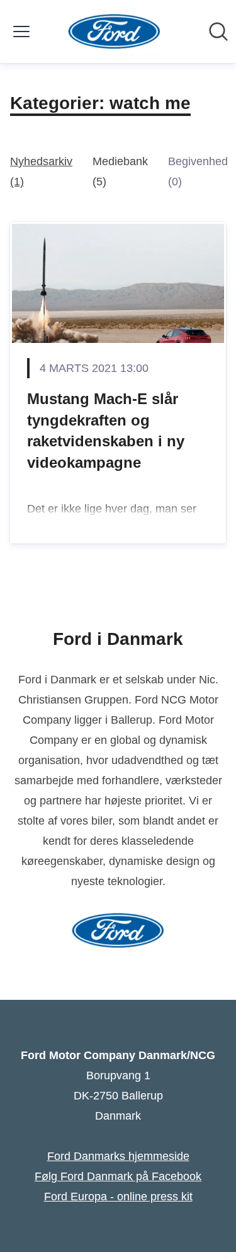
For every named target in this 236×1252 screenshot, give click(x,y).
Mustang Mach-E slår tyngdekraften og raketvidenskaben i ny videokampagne (105, 430)
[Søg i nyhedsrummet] (218, 31)
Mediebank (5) (120, 171)
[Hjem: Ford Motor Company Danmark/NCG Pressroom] (114, 31)
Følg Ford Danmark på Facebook (118, 1176)
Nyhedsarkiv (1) (41, 171)
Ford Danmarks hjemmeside (118, 1156)
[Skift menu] (21, 31)
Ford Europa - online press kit (118, 1196)
